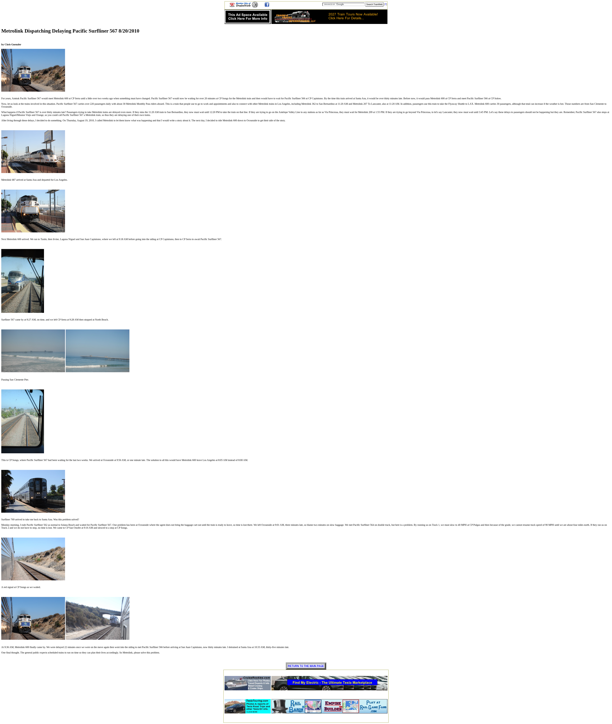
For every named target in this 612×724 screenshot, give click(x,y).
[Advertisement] (306, 672)
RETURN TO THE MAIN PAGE (306, 666)
